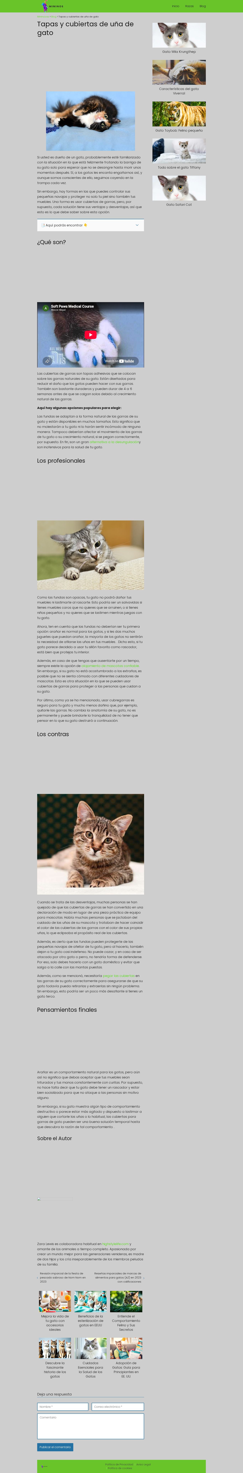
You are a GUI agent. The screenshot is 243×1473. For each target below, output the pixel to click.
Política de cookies (120, 1468)
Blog (203, 6)
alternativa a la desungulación (114, 442)
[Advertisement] (90, 63)
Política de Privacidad (119, 1464)
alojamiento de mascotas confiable (110, 666)
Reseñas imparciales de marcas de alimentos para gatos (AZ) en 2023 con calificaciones (117, 1277)
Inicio (175, 6)
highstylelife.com (115, 1244)
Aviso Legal (143, 1464)
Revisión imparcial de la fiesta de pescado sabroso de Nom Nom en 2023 (63, 1277)
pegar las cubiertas (119, 976)
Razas (189, 6)
